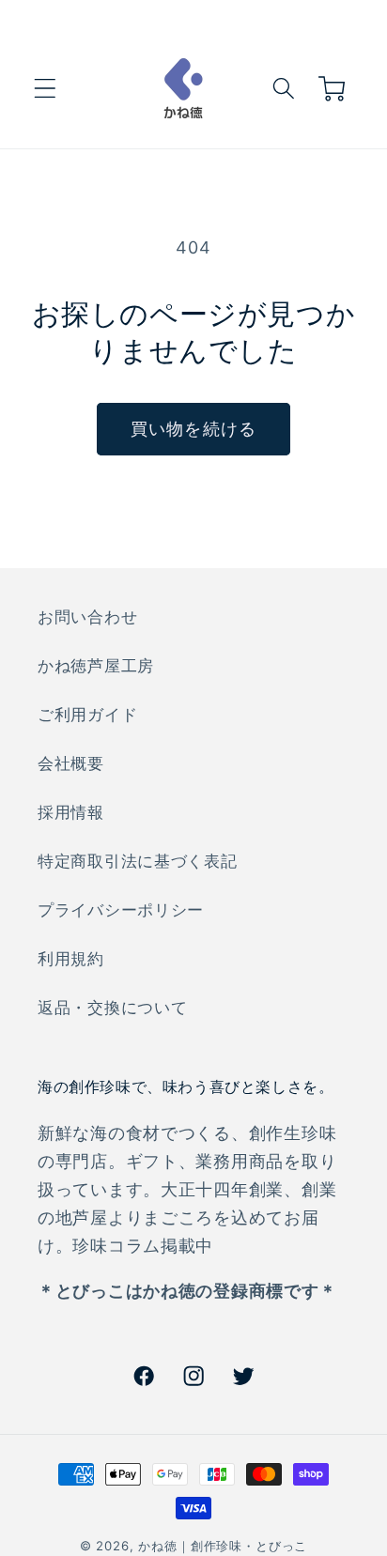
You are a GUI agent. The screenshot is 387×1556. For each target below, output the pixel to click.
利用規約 (71, 958)
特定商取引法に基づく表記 (138, 861)
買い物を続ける (193, 429)
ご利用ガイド (87, 714)
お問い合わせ (87, 617)
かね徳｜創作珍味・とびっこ (222, 1545)
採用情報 (71, 812)
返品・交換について (112, 1007)
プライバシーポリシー (121, 910)
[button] (45, 89)
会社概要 (71, 763)
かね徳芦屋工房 (96, 665)
